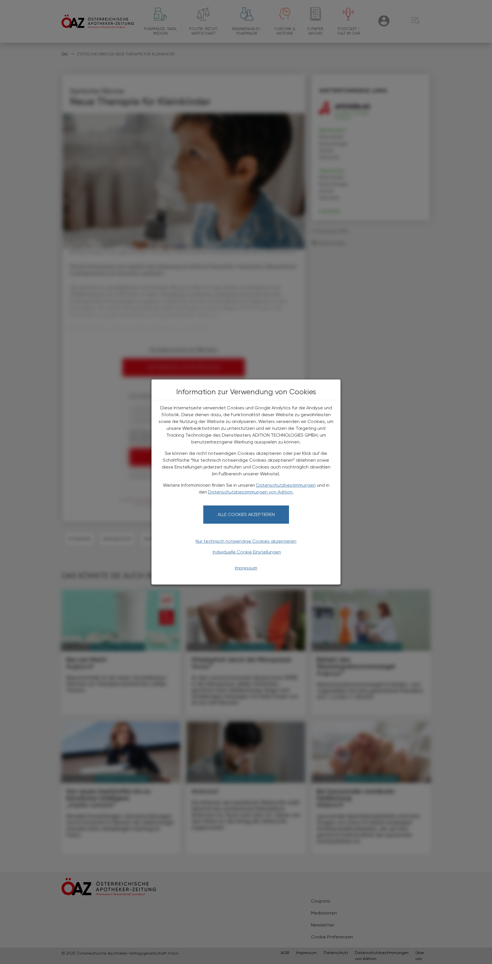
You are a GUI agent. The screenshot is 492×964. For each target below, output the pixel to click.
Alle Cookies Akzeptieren (246, 514)
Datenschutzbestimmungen (286, 485)
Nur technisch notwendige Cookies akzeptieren (246, 541)
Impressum (246, 568)
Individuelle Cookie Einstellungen (247, 552)
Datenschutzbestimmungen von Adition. (251, 492)
